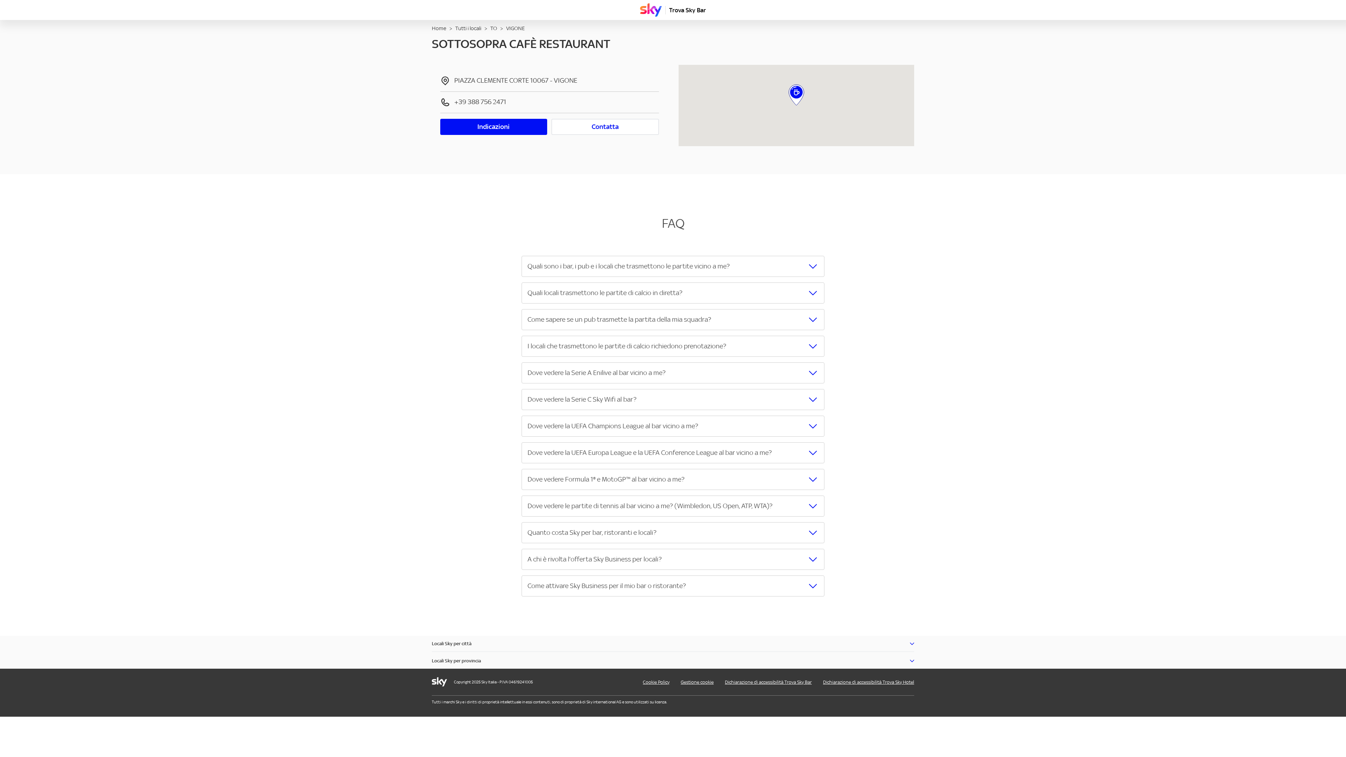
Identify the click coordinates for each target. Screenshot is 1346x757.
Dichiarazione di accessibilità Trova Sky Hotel (868, 682)
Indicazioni (493, 127)
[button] (673, 266)
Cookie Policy (656, 682)
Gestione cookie (697, 682)
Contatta (605, 127)
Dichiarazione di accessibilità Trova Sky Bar (768, 682)
